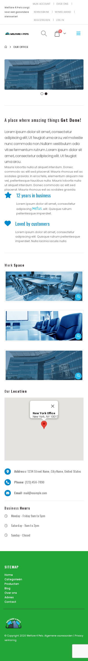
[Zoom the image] (44, 286)
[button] (43, 33)
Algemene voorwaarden (58, 635)
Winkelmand (63, 12)
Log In (60, 20)
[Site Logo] (17, 33)
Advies (9, 597)
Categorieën (13, 579)
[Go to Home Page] (6, 47)
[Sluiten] (52, 406)
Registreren (42, 20)
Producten (12, 584)
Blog (7, 588)
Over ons (62, 4)
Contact (10, 602)
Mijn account (42, 4)
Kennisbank (41, 12)
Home (9, 575)
